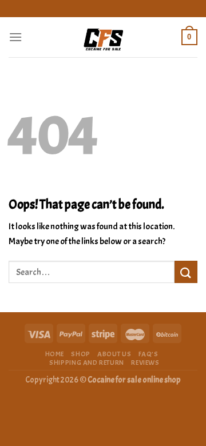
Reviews (145, 362)
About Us (114, 354)
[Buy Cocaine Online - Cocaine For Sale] (103, 37)
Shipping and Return (86, 362)
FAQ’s (148, 354)
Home (54, 354)
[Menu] (15, 37)
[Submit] (186, 272)
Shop (80, 354)
